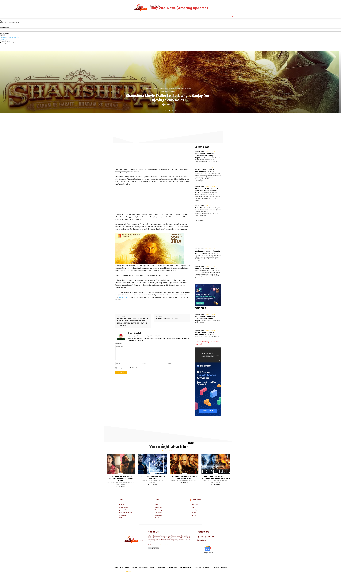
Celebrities (195, 504)
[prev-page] (167, 490)
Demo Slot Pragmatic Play (205, 268)
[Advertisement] (128, 155)
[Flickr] (202, 537)
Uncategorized (199, 151)
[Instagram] (206, 537)
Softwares (158, 515)
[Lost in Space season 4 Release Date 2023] (152, 464)
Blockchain (158, 507)
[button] (232, 16)
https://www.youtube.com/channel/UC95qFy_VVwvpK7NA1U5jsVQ (143, 336)
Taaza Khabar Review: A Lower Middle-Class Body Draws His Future (121, 478)
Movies (155, 88)
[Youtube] (213, 537)
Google (157, 518)
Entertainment (148, 88)
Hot (193, 507)
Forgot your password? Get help (9, 37)
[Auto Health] (163, 104)
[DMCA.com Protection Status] (153, 549)
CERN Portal (122, 515)
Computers (158, 512)
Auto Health (170, 104)
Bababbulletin (128, 571)
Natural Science (123, 507)
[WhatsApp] (174, 117)
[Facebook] (161, 117)
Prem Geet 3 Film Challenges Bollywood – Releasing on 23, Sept (216, 477)
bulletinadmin (121, 486)
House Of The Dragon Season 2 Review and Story (184, 477)
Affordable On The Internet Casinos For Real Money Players (205, 156)
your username (4, 27)
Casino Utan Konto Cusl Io (204, 208)
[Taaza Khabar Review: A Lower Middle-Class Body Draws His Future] (121, 464)
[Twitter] (165, 117)
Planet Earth (122, 504)
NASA (120, 518)
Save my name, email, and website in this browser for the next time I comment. (137, 368)
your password (4, 33)
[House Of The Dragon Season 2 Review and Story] (184, 464)
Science (121, 500)
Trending (194, 510)
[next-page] (169, 490)
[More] (186, 117)
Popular (194, 512)
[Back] (0, 19)
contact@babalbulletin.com (163, 545)
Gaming (194, 518)
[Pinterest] (169, 117)
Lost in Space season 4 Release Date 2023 (152, 477)
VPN (156, 504)
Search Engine (159, 510)
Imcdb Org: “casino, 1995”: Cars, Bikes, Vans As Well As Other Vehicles (206, 191)
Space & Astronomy (125, 510)
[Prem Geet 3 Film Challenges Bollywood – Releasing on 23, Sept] (215, 464)
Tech (157, 500)
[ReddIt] (178, 117)
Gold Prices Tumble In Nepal (167, 319)
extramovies (123, 297)
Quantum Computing (125, 512)
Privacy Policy (4, 39)
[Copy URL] (182, 117)
